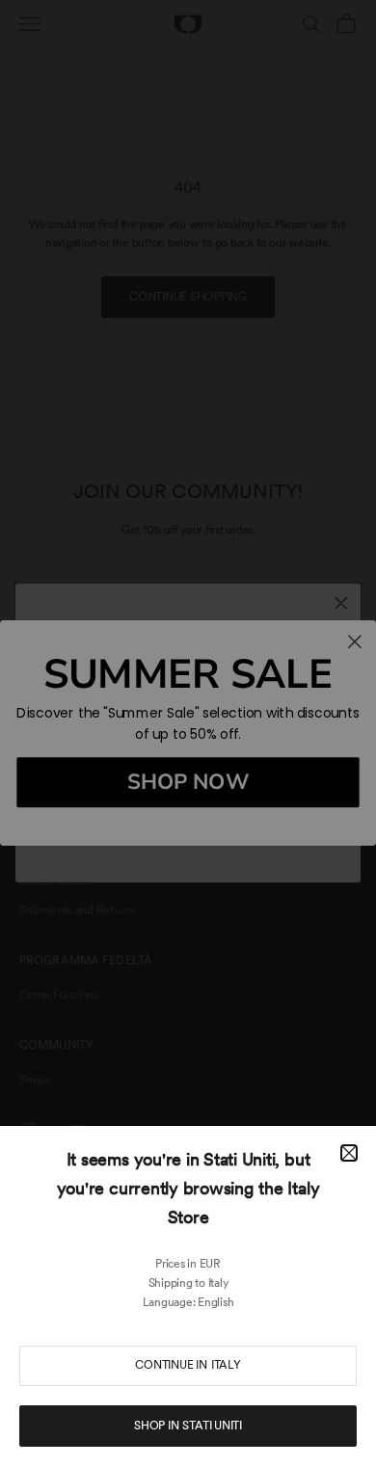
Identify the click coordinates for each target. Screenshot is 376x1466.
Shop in (188, 1425)
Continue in (187, 1365)
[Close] (349, 1153)
